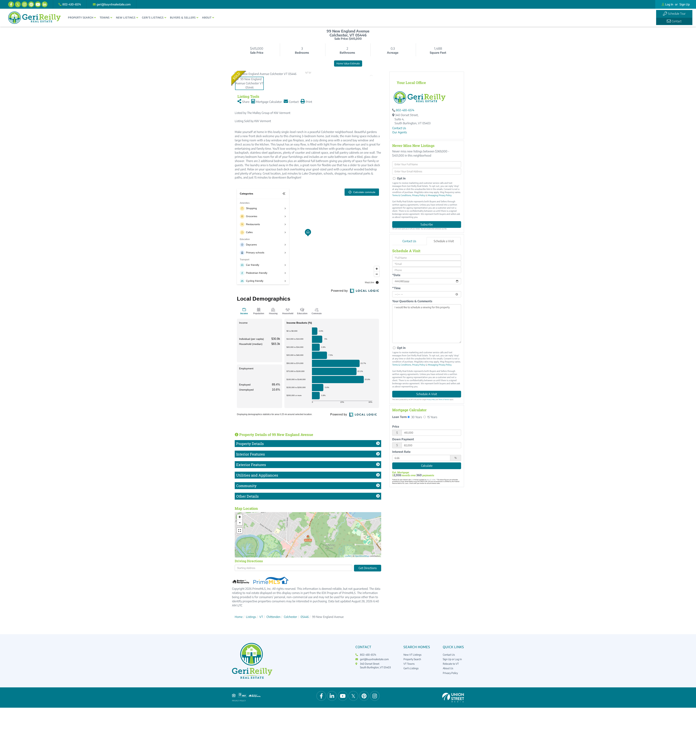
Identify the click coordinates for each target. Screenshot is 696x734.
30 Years (416, 417)
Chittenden (273, 617)
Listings (251, 617)
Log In (669, 4)
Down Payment (403, 439)
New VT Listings (412, 654)
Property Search (412, 659)
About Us (448, 668)
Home (239, 617)
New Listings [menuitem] (126, 17)
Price (395, 426)
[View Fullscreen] (239, 530)
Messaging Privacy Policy (439, 195)
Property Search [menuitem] (80, 17)
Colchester (290, 617)
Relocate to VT (451, 663)
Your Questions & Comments (412, 301)
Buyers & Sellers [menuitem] (183, 17)
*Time (396, 288)
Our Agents (399, 132)
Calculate (426, 466)
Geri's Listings (411, 668)
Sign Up (685, 4)
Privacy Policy (418, 195)
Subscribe (426, 224)
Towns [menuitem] (105, 17)
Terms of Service (444, 399)
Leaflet (348, 556)
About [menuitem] (207, 17)
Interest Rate (401, 452)
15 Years (431, 417)
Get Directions (368, 568)
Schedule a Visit (444, 241)
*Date (396, 275)
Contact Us (399, 128)
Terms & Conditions (401, 195)
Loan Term (399, 417)
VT (261, 617)
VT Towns (409, 663)
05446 (305, 617)
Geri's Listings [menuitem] (153, 17)
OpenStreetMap (362, 556)
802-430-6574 (71, 4)
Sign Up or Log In (452, 659)
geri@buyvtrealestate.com (114, 4)
